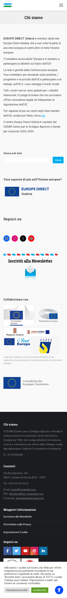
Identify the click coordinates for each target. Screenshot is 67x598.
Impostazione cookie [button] (16, 590)
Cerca (58, 160)
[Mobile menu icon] (61, 5)
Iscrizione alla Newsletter (17, 516)
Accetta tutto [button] (39, 590)
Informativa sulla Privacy (17, 524)
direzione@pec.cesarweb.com (26, 493)
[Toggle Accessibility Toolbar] (59, 590)
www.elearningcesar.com (30, 498)
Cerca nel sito (12, 153)
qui (43, 115)
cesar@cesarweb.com (23, 489)
